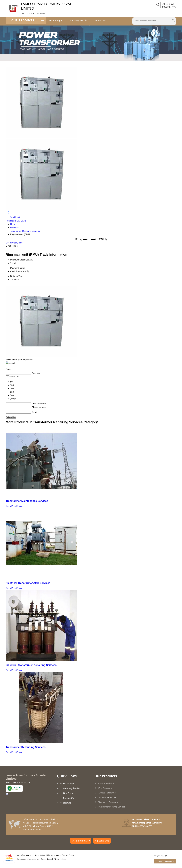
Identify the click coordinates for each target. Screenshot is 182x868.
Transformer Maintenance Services (27, 501)
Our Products (22, 20)
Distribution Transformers (109, 802)
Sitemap (67, 802)
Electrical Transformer (107, 797)
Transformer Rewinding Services (26, 747)
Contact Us (100, 20)
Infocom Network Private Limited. (53, 859)
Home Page (55, 20)
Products (14, 227)
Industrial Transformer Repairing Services (31, 665)
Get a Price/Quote (14, 242)
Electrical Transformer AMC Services (28, 583)
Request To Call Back (16, 221)
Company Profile (78, 20)
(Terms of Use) (68, 855)
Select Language (165, 861)
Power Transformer (106, 783)
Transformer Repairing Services (25, 231)
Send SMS (104, 840)
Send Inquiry (15, 217)
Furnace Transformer (107, 792)
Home (13, 224)
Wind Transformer (106, 788)
